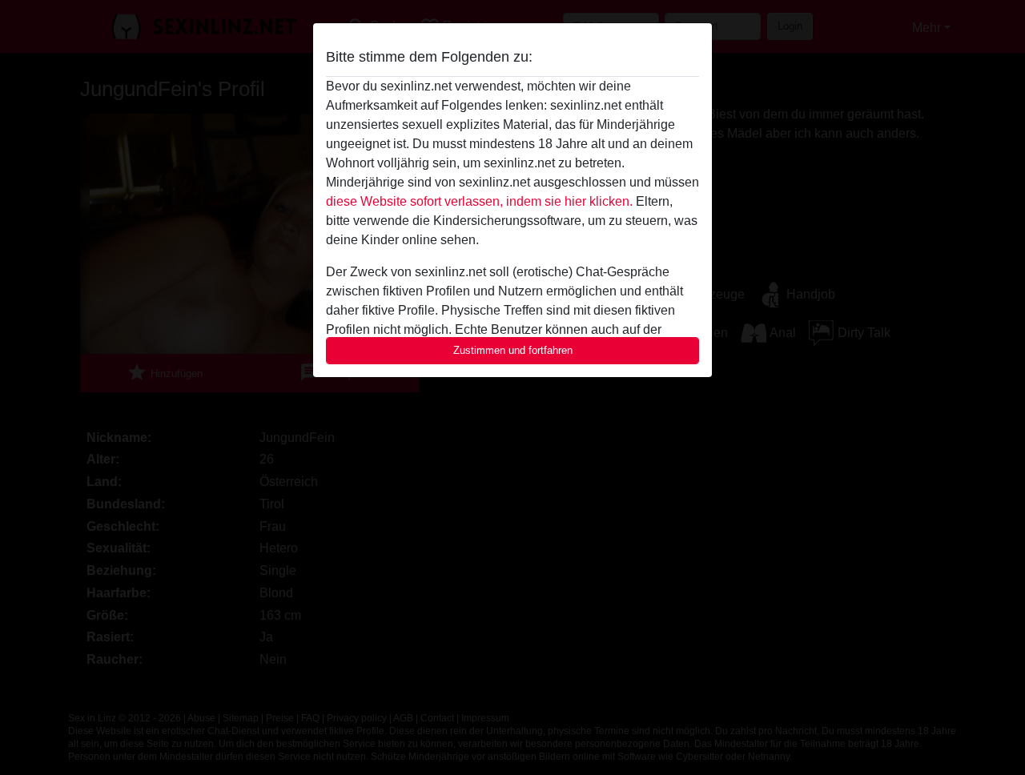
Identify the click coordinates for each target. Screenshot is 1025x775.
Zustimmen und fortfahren (513, 350)
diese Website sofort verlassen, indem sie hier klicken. (479, 201)
